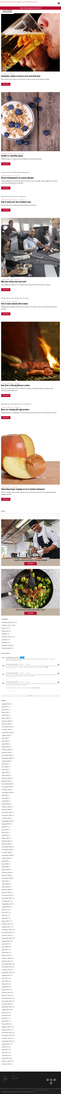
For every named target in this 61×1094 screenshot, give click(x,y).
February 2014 (6, 1027)
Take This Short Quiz (30, 2)
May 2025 (5, 712)
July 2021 (5, 827)
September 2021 (7, 821)
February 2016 (6, 958)
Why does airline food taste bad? (13, 282)
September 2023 (7, 758)
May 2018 (5, 881)
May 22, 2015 (17, 383)
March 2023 (5, 775)
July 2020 (5, 861)
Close (36, 2)
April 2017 (5, 918)
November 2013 (7, 1035)
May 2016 (5, 950)
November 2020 (7, 849)
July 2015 (5, 978)
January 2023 (6, 781)
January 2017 (6, 927)
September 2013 (7, 1041)
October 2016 (6, 935)
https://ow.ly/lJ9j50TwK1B (33, 687)
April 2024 (5, 744)
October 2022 (6, 789)
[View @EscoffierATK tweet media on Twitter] (39, 688)
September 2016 (7, 938)
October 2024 (6, 729)
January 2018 (6, 892)
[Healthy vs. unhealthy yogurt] (30, 121)
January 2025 (6, 724)
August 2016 (6, 941)
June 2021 (5, 830)
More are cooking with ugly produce (15, 409)
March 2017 (5, 921)
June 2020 (5, 864)
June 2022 (5, 798)
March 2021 (5, 838)
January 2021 (6, 844)
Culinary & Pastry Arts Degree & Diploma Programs (30, 560)
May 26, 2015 (15, 301)
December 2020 (7, 847)
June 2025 (5, 709)
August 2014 (6, 1010)
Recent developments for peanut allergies (17, 178)
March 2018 (5, 887)
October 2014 (6, 1004)
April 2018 (5, 884)
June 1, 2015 (21, 153)
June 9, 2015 (12, 74)
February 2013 (6, 1061)
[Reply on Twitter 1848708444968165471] (6, 691)
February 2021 (6, 841)
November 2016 (7, 932)
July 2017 (5, 909)
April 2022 (5, 801)
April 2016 (5, 952)
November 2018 (7, 878)
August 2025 (6, 704)
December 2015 (7, 964)
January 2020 (6, 875)
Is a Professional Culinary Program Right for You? (12, 2)
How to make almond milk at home (14, 304)
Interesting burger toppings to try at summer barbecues (23, 489)
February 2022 (6, 807)
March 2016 (5, 955)
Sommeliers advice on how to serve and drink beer (21, 76)
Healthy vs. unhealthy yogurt (12, 156)
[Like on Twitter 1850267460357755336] (11, 678)
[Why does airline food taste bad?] (30, 247)
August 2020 (6, 858)
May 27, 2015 (17, 279)
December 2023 (7, 755)
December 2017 (7, 895)
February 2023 (6, 778)
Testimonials (6, 648)
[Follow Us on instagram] (51, 1080)
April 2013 (5, 1055)
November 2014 (7, 1001)
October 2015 (6, 970)
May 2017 (5, 915)
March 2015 (5, 990)
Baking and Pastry (5, 153)
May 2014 (5, 1018)
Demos (4, 628)
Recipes (8, 301)
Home (4, 1076)
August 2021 (6, 824)
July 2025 (5, 707)
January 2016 (6, 961)
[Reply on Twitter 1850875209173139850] (6, 669)
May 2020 (5, 867)
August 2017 (6, 907)
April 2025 (5, 715)
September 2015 (7, 972)
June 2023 (5, 767)
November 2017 (7, 898)
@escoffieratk (21, 664)
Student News (6, 645)
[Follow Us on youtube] (51, 1083)
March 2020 (5, 869)
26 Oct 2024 (27, 673)
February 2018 (6, 890)
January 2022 (6, 809)
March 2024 (5, 747)
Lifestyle (5, 639)
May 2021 (5, 832)
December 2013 (7, 1032)
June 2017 (5, 912)
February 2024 (6, 749)
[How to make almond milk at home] (30, 298)
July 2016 (5, 944)
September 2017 (7, 904)
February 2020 (6, 872)
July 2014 (5, 1012)
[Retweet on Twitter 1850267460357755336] (9, 678)
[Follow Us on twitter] (54, 1080)
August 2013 (6, 1044)
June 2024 (5, 741)
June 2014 (5, 1015)
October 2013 (6, 1038)
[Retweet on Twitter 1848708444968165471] (9, 691)
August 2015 (6, 975)
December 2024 (7, 727)
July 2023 (5, 764)
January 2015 (6, 995)
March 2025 (5, 718)
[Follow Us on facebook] (47, 1080)
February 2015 (6, 992)
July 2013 (5, 1047)
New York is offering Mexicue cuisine (15, 385)
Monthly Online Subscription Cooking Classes (30, 610)
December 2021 (7, 812)
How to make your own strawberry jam (16, 202)
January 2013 (6, 1064)
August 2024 (6, 735)
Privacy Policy (15, 1078)
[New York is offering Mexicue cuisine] (30, 351)
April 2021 (5, 835)
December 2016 (7, 930)
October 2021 (6, 818)
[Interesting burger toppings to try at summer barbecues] (30, 455)
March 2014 (5, 1024)
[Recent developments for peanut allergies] (30, 172)
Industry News (9, 175)
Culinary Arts (4, 74)
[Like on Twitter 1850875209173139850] (11, 669)
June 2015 (5, 981)
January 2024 (6, 752)
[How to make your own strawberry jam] (30, 196)
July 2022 (5, 795)
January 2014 (6, 1030)
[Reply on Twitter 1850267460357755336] (6, 678)
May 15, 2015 (15, 487)
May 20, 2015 (17, 407)
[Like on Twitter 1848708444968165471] (11, 691)
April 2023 (5, 772)
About (13, 1076)
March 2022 (5, 804)
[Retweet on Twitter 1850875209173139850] (9, 669)
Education (5, 631)
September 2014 (7, 1007)
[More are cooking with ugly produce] (30, 404)
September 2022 (7, 792)
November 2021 (7, 815)
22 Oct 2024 (27, 682)
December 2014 (7, 998)
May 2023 (5, 769)
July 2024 (5, 738)
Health (15, 153)
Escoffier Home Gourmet (12, 664)
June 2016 (5, 947)
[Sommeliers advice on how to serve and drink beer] (30, 42)
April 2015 (5, 987)
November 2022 (7, 787)
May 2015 (5, 984)
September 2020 (7, 855)
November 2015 (7, 967)
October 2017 (6, 901)
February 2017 (6, 924)
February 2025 (6, 721)
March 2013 (5, 1058)
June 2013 (5, 1050)
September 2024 (7, 732)
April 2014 (5, 1021)
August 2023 (6, 761)
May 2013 (5, 1052)
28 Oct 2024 (27, 664)
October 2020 (6, 852)
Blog (4, 1081)
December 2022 (7, 784)
